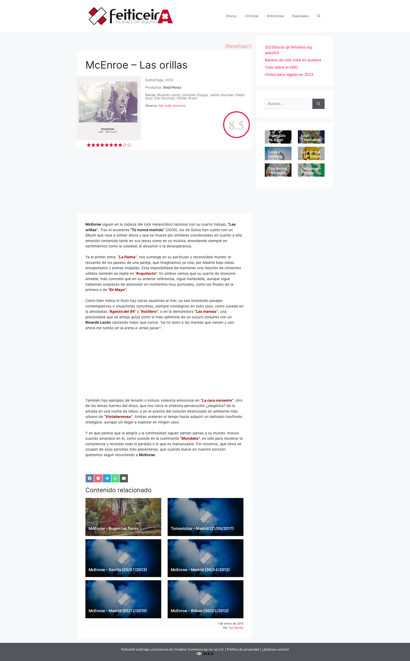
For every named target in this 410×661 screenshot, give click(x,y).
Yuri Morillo (235, 627)
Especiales (300, 16)
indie (168, 105)
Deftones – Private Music (311, 172)
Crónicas (251, 16)
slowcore (179, 105)
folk (160, 105)
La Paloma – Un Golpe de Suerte (311, 156)
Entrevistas (275, 16)
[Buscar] (318, 104)
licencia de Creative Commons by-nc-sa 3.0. (190, 649)
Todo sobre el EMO (281, 67)
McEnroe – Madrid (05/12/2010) (118, 610)
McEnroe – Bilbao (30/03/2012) (200, 610)
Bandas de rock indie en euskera (293, 60)
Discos (231, 16)
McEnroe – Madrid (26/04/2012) (200, 569)
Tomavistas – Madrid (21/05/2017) (202, 528)
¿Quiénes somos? (275, 649)
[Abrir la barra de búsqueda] (319, 16)
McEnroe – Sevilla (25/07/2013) (118, 569)
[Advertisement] (164, 182)
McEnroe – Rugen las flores (114, 528)
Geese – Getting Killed (275, 156)
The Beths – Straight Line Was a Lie (278, 175)
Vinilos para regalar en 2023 (289, 74)
